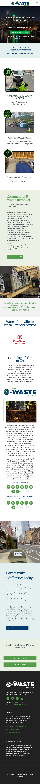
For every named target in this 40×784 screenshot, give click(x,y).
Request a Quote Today (20, 32)
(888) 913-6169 (18, 702)
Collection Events (13, 729)
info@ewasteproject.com (19, 704)
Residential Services (14, 733)
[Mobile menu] (37, 3)
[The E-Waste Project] (20, 3)
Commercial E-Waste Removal (17, 726)
